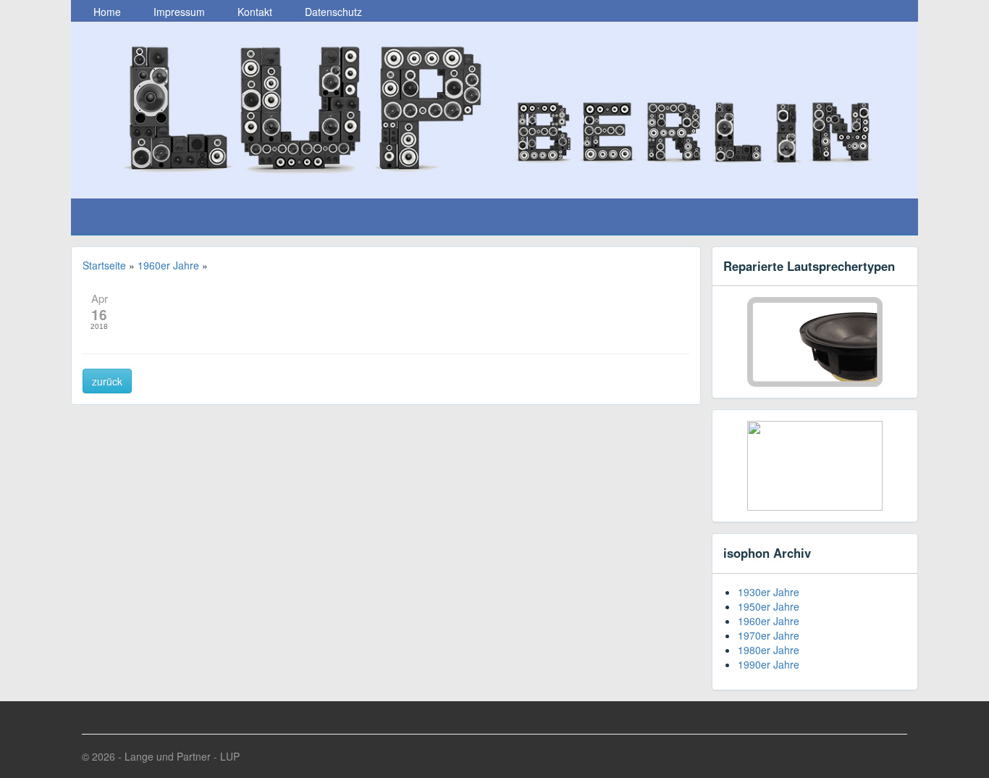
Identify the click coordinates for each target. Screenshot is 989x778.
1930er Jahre (768, 592)
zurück (107, 381)
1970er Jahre (768, 635)
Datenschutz (332, 11)
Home (106, 11)
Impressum (178, 11)
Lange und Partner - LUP (182, 756)
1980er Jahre (768, 650)
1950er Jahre (768, 606)
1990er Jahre (768, 664)
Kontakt (253, 11)
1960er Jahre (768, 621)
